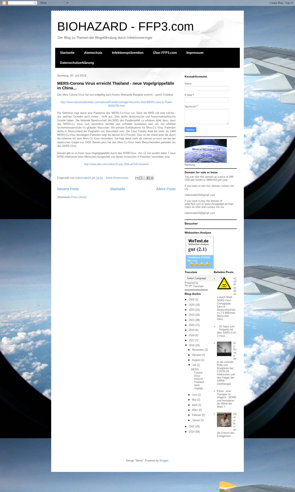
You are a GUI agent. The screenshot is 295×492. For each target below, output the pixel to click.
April (195, 404)
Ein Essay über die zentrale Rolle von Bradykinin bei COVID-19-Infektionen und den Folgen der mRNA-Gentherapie (227, 363)
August (196, 359)
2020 (192, 325)
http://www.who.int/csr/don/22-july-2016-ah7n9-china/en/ (116, 164)
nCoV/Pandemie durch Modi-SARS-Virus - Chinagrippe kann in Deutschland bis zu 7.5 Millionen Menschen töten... (227, 299)
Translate (198, 286)
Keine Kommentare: (118, 177)
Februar (197, 414)
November (198, 349)
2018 (192, 335)
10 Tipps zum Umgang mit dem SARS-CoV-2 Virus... (226, 331)
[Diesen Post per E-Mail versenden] (137, 178)
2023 (192, 309)
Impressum (194, 52)
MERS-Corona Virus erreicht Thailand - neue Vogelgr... (198, 379)
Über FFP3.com (165, 52)
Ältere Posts (166, 189)
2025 (192, 299)
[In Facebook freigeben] (148, 178)
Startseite (67, 52)
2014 (192, 431)
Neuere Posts (68, 189)
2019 (192, 330)
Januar (196, 420)
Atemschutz (93, 52)
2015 (192, 426)
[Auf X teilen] (144, 178)
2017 (192, 340)
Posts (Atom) (78, 197)
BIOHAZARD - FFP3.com (125, 26)
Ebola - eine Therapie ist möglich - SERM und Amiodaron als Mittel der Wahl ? (226, 399)
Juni (195, 394)
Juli (194, 364)
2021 (192, 320)
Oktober (197, 354)
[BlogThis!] (141, 178)
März (195, 409)
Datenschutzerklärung (77, 62)
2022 (192, 314)
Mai (194, 399)
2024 (192, 304)
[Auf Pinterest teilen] (152, 178)
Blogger (164, 460)
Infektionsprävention (127, 52)
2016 (192, 345)
